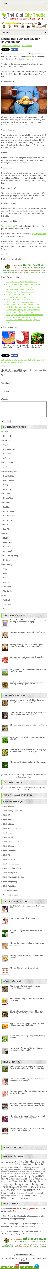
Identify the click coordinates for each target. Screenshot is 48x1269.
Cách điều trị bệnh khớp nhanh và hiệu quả (27, 907)
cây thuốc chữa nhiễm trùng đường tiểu (20, 1171)
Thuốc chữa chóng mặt (14, 1186)
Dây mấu (23, 1176)
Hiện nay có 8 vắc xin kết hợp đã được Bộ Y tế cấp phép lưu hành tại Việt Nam (27, 1067)
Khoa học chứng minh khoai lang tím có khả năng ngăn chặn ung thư (27, 1117)
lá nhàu (16, 1179)
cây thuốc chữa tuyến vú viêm (29, 1173)
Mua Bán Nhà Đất (14, 782)
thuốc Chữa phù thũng (30, 1193)
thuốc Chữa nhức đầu (25, 1190)
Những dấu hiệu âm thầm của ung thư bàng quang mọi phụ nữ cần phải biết (26, 645)
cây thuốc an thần (12, 1170)
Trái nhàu (22, 1198)
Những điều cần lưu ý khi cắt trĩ (24, 968)
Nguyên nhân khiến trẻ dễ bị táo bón (19, 312)
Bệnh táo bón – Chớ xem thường (18, 294)
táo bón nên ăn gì (27, 360)
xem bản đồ (30, 1234)
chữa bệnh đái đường (29, 1161)
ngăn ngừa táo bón (39, 234)
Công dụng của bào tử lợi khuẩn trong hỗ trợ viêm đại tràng (28, 1092)
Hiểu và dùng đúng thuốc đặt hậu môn (20, 292)
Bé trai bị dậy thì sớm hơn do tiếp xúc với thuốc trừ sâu (28, 670)
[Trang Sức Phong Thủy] (24, 273)
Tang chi (35, 1181)
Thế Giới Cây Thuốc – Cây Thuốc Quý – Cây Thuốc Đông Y (27, 1259)
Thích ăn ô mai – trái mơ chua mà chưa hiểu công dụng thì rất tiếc (27, 1024)
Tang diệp (7, 1184)
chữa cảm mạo (23, 1164)
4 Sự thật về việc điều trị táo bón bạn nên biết (23, 284)
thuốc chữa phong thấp (10, 1193)
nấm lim (40, 1179)
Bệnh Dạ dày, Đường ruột (11, 46)
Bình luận (4, 399)
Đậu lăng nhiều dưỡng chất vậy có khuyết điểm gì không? (25, 987)
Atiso (3, 1162)
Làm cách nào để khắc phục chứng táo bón (22, 305)
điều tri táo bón (19, 362)
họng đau (7, 1178)
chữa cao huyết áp (7, 1165)
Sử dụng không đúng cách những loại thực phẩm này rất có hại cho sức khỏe (27, 1104)
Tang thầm (38, 1184)
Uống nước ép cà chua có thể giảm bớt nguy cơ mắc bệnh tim (27, 658)
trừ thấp (28, 1198)
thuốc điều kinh (13, 1198)
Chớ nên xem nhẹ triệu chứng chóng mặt (28, 632)
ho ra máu (37, 1175)
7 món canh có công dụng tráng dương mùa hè (27, 1037)
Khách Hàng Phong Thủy (18, 795)
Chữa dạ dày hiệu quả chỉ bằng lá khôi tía (28, 725)
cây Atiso (32, 1167)
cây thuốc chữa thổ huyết (12, 1173)
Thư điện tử (6, 383)
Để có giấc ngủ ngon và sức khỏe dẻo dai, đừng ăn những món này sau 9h (26, 1012)
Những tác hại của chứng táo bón (18, 299)
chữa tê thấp (19, 1167)
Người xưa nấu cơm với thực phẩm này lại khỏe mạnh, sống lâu (27, 1049)
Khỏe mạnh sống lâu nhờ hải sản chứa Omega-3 (27, 999)
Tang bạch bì (20, 1181)
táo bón (28, 56)
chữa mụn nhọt (6, 1168)
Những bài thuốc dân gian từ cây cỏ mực (28, 762)
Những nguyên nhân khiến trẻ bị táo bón (21, 317)
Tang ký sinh (23, 1184)
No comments (27, 46)
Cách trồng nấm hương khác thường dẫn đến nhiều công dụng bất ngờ (28, 713)
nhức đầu (31, 1178)
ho (28, 1175)
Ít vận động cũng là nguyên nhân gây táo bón (23, 310)
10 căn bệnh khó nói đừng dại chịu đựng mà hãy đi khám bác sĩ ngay (28, 621)
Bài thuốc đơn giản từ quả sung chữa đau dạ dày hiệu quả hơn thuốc (26, 683)
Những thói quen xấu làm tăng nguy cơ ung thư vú (27, 944)
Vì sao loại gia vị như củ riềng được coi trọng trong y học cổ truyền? (27, 701)
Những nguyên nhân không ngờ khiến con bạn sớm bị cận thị (27, 1129)
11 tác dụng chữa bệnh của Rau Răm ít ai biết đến (28, 738)
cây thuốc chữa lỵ (27, 1170)
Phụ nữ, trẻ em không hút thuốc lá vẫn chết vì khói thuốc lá (27, 1080)
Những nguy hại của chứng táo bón (19, 302)
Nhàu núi (22, 1179)
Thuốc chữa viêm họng (20, 1195)
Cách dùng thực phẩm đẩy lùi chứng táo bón (23, 307)
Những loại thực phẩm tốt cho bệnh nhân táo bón (24, 315)
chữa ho (39, 1164)
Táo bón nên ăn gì (8, 226)
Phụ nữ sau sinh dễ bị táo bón (23, 918)
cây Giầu (39, 1168)
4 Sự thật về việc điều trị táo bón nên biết (21, 282)
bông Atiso (10, 1162)
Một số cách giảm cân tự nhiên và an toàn (26, 931)
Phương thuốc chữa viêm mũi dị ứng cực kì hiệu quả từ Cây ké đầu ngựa (28, 750)
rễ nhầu (9, 1182)
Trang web (5, 391)
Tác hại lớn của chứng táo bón (17, 297)
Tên (3, 375)
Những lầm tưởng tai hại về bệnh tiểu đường (26, 956)
